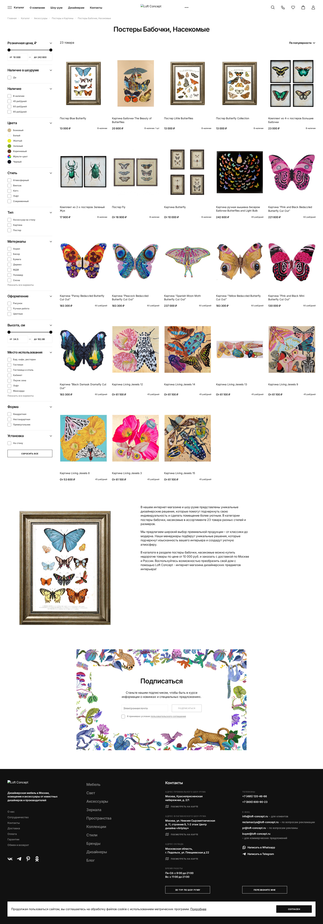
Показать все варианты (20, 285)
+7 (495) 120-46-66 (254, 796)
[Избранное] (293, 7)
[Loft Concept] (161, 7)
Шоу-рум (56, 7)
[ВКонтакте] (10, 858)
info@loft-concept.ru (255, 816)
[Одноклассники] (37, 858)
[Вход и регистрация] (313, 7)
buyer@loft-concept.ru (256, 833)
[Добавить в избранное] (103, 58)
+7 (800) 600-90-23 (254, 801)
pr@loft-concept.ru (254, 827)
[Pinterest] (28, 858)
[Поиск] (273, 7)
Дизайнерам (76, 7)
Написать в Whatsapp (261, 847)
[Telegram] (19, 858)
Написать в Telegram (260, 853)
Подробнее (198, 909)
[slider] (8, 49)
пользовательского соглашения (168, 716)
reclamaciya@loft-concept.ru (260, 822)
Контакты (96, 7)
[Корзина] (303, 7)
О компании (37, 7)
